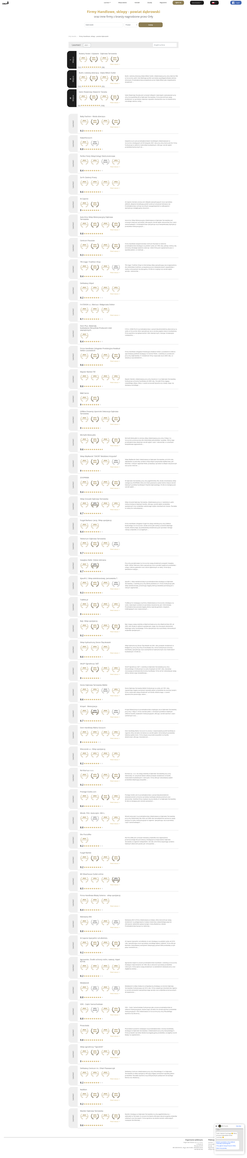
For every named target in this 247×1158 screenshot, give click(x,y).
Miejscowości (122, 2)
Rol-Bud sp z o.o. (87, 770)
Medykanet (84, 983)
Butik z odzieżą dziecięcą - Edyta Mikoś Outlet (97, 73)
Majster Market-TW (87, 372)
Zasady (149, 2)
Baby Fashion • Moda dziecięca (92, 116)
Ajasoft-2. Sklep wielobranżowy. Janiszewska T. (99, 578)
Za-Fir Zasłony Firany (88, 177)
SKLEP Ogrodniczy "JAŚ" (89, 663)
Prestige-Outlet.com (88, 792)
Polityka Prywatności (213, 1149)
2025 (86, 45)
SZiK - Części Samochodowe (91, 1004)
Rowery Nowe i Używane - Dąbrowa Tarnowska (98, 53)
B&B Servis (84, 393)
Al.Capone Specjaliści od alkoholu (93, 938)
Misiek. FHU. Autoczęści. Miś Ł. (92, 813)
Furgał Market (85, 853)
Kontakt (137, 2)
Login (237, 3)
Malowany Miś (86, 917)
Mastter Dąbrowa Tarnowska (91, 1111)
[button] (214, 3)
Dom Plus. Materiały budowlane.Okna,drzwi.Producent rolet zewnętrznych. (96, 328)
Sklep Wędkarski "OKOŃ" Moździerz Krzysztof (98, 456)
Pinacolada (84, 1025)
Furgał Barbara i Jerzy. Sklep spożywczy (96, 520)
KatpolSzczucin (86, 138)
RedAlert (83, 1089)
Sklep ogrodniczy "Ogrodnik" (91, 1047)
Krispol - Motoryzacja (88, 706)
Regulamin (163, 2)
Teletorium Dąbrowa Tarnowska (93, 538)
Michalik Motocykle (88, 435)
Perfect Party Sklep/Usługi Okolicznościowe (97, 156)
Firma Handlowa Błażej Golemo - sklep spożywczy (100, 895)
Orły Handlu (72, 36)
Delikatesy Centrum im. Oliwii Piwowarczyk (97, 1068)
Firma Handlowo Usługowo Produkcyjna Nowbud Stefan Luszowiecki (100, 349)
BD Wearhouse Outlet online (91, 874)
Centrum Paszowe (87, 240)
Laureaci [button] (106, 2)
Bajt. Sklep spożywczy (89, 621)
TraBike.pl (84, 599)
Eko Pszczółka (85, 834)
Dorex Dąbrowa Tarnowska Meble (93, 685)
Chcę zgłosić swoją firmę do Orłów (226, 1146)
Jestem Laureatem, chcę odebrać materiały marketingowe (225, 1142)
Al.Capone (84, 199)
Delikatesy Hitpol (87, 283)
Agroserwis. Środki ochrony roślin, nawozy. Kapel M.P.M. (100, 960)
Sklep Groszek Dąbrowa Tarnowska (94, 499)
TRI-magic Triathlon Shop (90, 262)
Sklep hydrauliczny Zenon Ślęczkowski (95, 642)
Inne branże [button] (196, 3)
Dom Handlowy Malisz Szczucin (93, 727)
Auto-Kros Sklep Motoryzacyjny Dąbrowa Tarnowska (96, 218)
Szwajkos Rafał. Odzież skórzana (93, 560)
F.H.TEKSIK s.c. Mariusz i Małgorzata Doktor (97, 304)
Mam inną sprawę (221, 1148)
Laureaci (210, 1142)
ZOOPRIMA (84, 477)
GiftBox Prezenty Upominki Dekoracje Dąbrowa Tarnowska (99, 412)
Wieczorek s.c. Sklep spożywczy (92, 749)
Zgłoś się (178, 2)
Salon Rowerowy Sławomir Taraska (93, 92)
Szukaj (150, 25)
